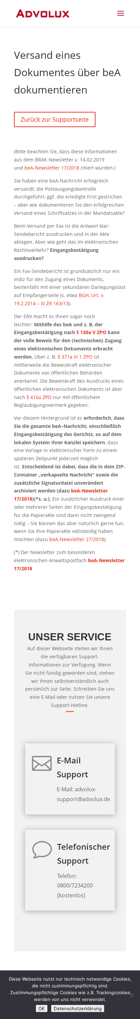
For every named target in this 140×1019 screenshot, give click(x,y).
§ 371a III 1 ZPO (75, 356)
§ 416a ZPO (39, 397)
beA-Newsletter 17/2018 (51, 168)
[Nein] (131, 994)
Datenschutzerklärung (78, 1008)
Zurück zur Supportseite (55, 119)
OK (41, 1008)
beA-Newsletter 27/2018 (76, 539)
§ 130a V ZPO (91, 332)
